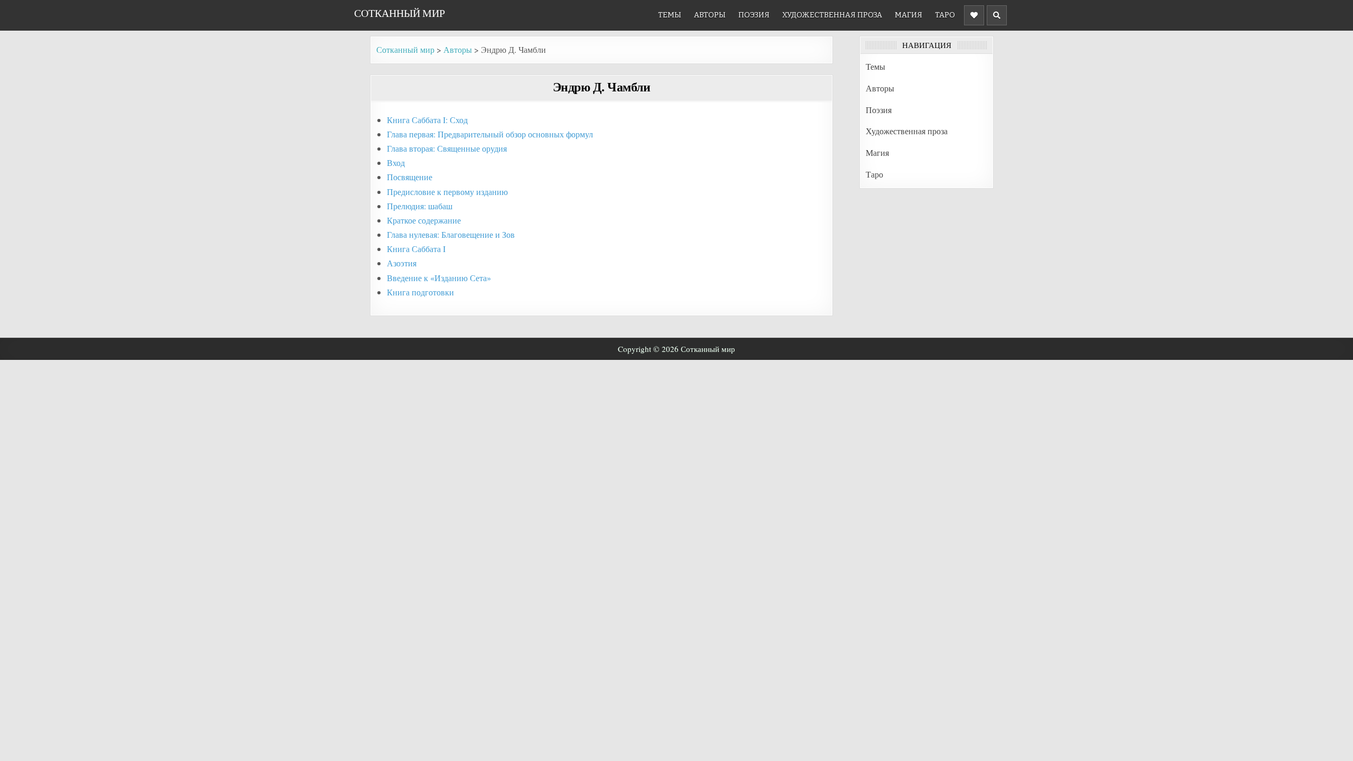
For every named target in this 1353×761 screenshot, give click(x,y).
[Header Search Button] (997, 15)
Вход (396, 162)
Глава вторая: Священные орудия (447, 148)
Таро (945, 15)
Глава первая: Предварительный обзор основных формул (490, 134)
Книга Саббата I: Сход (427, 119)
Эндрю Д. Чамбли (602, 86)
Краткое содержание (424, 220)
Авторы (710, 15)
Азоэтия (401, 262)
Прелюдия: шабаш (419, 205)
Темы (669, 15)
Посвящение (409, 176)
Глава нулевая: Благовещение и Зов (451, 234)
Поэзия (754, 15)
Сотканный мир (399, 13)
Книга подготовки (420, 292)
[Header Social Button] (974, 15)
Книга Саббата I (416, 248)
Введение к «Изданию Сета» (439, 277)
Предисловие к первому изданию (447, 191)
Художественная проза (832, 15)
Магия (908, 15)
